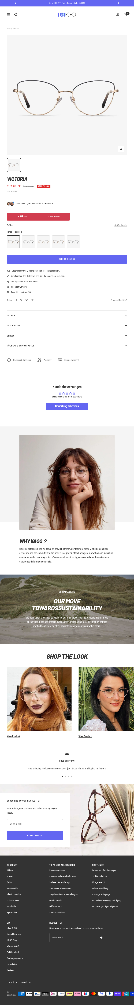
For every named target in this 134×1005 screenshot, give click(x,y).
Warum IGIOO (13, 946)
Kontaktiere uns (14, 934)
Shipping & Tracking (22, 360)
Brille (9, 882)
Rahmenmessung (57, 870)
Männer (10, 870)
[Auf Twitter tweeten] (26, 300)
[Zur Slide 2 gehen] (65, 776)
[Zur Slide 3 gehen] (68, 776)
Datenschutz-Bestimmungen (104, 870)
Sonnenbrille (12, 888)
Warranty (47, 360)
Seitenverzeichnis (57, 912)
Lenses (10, 336)
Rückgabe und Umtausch (21, 346)
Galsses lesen (13, 900)
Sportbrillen (12, 912)
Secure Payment (71, 360)
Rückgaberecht (98, 882)
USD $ (11, 982)
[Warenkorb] (125, 14)
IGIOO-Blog (12, 940)
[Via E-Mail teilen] (32, 300)
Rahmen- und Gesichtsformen (62, 876)
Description (13, 325)
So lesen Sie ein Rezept (59, 882)
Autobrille (11, 906)
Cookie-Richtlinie (99, 876)
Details (11, 315)
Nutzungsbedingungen (101, 894)
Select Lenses (67, 259)
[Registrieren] (101, 937)
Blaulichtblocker (14, 894)
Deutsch (24, 982)
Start (8, 29)
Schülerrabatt (13, 952)
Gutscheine (12, 964)
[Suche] (15, 14)
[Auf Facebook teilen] (16, 300)
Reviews (10, 970)
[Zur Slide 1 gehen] (62, 776)
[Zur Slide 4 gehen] (71, 776)
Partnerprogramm (15, 958)
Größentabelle (120, 225)
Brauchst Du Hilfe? (119, 300)
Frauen (10, 876)
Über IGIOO (12, 928)
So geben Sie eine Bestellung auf (63, 894)
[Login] (117, 14)
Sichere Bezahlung (100, 888)
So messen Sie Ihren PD (59, 888)
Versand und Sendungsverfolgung (106, 900)
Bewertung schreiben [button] (67, 406)
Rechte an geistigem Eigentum (105, 906)
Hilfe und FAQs (55, 906)
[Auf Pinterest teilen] (21, 300)
